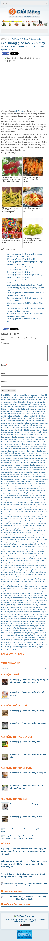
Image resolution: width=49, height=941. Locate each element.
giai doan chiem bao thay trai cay (26, 484)
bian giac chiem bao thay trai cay (28, 428)
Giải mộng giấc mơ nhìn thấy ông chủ (21, 259)
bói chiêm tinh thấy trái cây (23, 430)
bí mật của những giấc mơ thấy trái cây (30, 418)
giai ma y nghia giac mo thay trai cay (20, 528)
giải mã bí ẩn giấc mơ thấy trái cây (16, 498)
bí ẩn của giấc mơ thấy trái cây (34, 397)
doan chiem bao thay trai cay (32, 444)
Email (4, 373)
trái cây (41, 605)
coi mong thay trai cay (18, 442)
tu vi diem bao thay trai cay (31, 607)
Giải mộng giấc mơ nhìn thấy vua (25, 742)
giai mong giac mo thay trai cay (21, 540)
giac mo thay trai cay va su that (28, 467)
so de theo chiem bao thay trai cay (26, 595)
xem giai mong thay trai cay (27, 623)
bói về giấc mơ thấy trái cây (30, 435)
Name (4, 365)
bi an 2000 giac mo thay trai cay (12, 395)
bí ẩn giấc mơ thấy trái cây (37, 407)
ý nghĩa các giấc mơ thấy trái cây (21, 626)
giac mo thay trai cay (31, 465)
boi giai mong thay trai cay (10, 435)
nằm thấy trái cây (16, 586)
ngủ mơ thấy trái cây (30, 586)
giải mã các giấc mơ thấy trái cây (18, 500)
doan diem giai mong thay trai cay (34, 446)
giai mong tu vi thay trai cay (31, 551)
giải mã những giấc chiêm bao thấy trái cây (25, 521)
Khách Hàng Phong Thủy (18, 904)
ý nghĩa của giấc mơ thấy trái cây (33, 630)
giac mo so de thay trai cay (13, 465)
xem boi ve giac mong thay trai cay (27, 614)
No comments (36, 39)
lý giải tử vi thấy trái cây (21, 574)
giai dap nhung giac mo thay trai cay (20, 479)
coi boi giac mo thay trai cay (23, 439)
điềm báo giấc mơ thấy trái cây (15, 451)
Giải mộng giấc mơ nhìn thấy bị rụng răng (29, 773)
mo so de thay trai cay (22, 579)
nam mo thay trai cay (25, 581)
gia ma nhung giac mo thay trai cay (30, 458)
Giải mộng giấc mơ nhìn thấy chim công (28, 723)
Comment (5, 343)
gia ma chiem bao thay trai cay (31, 453)
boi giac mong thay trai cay (13, 432)
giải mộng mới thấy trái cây (10, 544)
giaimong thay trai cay (19, 560)
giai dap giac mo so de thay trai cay (30, 474)
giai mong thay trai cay (34, 549)
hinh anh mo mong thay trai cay (18, 563)
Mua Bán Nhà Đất (14, 891)
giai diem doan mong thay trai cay (22, 481)
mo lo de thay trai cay (34, 577)
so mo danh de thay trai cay (20, 598)
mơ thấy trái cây (36, 579)
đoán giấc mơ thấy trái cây (10, 453)
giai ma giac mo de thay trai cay (35, 507)
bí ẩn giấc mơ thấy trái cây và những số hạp (16, 409)
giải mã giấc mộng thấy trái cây (33, 516)
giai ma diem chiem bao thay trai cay (31, 505)
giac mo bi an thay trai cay (27, 460)
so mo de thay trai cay (38, 598)
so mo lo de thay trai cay (31, 600)
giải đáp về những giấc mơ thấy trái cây (18, 493)
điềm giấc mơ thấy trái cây (36, 451)
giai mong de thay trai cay (33, 533)
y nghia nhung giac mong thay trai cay (23, 647)
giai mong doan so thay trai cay (15, 537)
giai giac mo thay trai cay (19, 495)
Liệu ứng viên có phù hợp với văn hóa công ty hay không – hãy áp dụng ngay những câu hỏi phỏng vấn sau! (24, 851)
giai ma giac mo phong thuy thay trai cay (21, 512)
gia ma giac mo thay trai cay (31, 456)
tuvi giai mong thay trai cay (24, 609)
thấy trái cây (19, 111)
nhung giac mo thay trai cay (28, 593)
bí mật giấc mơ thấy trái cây (34, 421)
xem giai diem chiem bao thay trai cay (20, 619)
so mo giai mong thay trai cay (11, 600)
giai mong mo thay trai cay (36, 542)
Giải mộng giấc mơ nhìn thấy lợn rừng (27, 711)
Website (4, 382)
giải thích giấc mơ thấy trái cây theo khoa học (26, 558)
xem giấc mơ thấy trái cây (22, 616)
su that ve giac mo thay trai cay (18, 605)
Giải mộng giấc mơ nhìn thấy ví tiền (20, 272)
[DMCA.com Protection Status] (24, 938)
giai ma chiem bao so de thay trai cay (26, 502)
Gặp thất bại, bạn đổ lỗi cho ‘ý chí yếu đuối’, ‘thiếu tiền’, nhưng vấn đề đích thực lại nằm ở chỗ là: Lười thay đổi (24, 864)
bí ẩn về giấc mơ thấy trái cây (23, 416)
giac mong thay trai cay (24, 470)
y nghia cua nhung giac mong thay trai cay (22, 637)
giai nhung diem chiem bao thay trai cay (18, 556)
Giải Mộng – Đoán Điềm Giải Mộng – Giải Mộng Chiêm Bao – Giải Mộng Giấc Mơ (27, 920)
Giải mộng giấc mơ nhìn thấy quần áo (27, 804)
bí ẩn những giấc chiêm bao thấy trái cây (18, 414)
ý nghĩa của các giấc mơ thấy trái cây (23, 628)
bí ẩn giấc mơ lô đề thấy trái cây (15, 407)
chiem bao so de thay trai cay (31, 437)
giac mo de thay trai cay (21, 463)
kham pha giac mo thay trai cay (15, 570)
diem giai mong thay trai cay (11, 444)
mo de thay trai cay (19, 577)
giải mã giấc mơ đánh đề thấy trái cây (14, 509)
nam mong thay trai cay (28, 584)
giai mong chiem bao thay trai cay (33, 530)
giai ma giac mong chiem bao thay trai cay (25, 514)
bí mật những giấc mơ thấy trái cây (26, 425)
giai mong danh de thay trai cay (12, 533)
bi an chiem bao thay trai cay (34, 395)
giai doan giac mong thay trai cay (28, 486)
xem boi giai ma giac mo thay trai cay (23, 612)
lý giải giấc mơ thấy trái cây (23, 572)
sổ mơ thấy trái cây (19, 602)
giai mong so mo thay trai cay (14, 549)
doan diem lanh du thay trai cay (12, 449)
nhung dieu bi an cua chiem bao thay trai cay (20, 591)
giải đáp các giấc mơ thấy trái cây (26, 488)
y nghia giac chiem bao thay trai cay (31, 640)
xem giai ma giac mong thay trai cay (25, 621)
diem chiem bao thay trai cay (37, 442)
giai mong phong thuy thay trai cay (16, 547)
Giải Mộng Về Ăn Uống (20, 39)
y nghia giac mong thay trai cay (32, 642)
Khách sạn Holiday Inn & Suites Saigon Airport (24, 285)
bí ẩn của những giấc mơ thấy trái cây (31, 402)
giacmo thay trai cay (11, 472)
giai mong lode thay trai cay (16, 542)
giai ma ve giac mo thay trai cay (15, 526)
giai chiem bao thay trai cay (28, 472)
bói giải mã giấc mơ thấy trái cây (35, 432)
